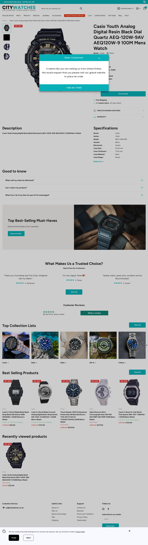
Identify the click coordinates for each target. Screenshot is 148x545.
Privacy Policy (80, 532)
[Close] (136, 531)
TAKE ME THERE (74, 87)
